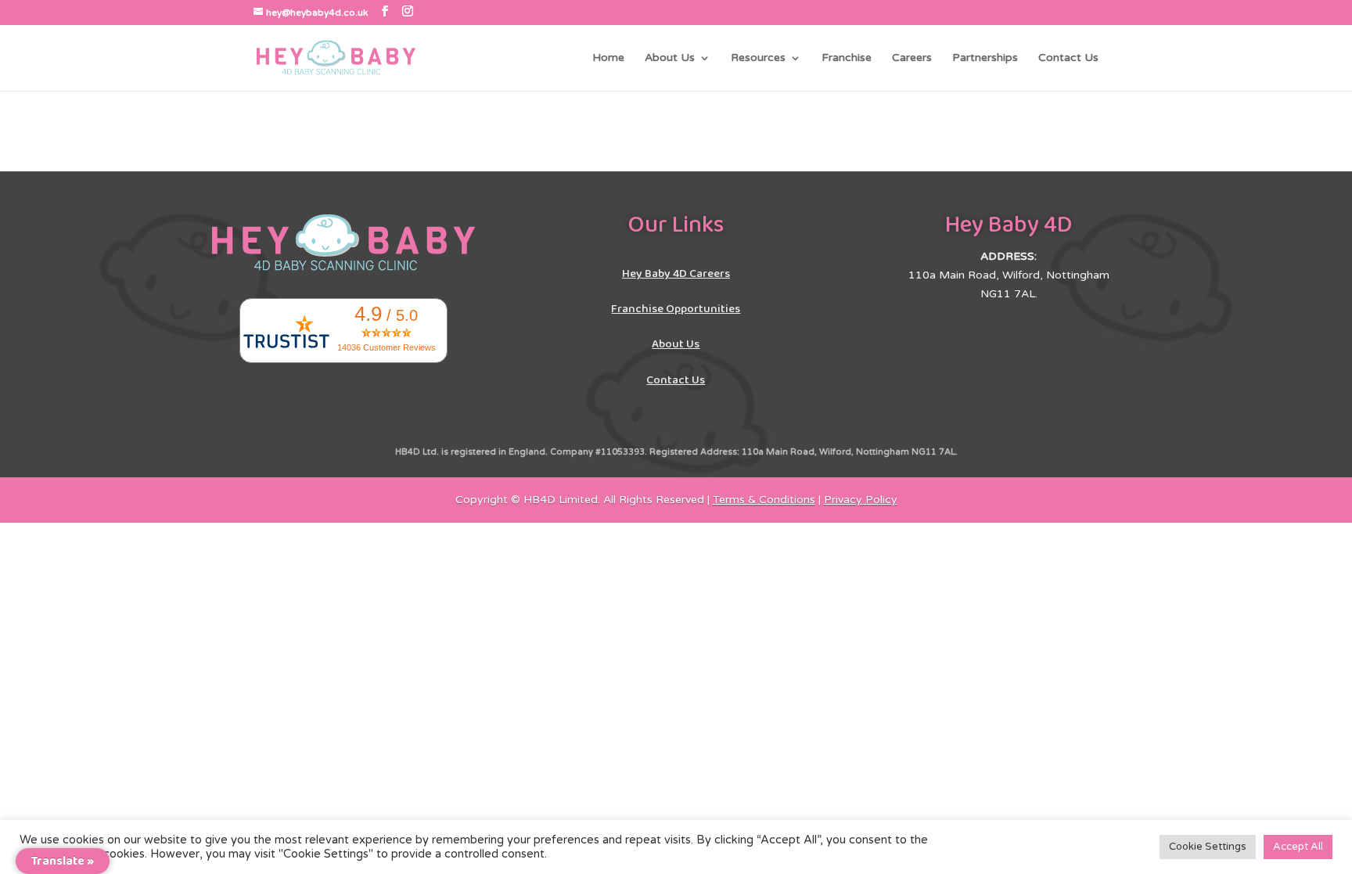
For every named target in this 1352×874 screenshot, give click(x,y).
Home (608, 58)
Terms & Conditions (764, 499)
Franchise (847, 58)
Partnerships (985, 58)
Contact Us (1068, 58)
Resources (758, 58)
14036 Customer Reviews (386, 347)
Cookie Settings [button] (1207, 846)
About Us (670, 58)
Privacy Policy (860, 499)
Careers (912, 58)
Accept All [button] (1298, 846)
